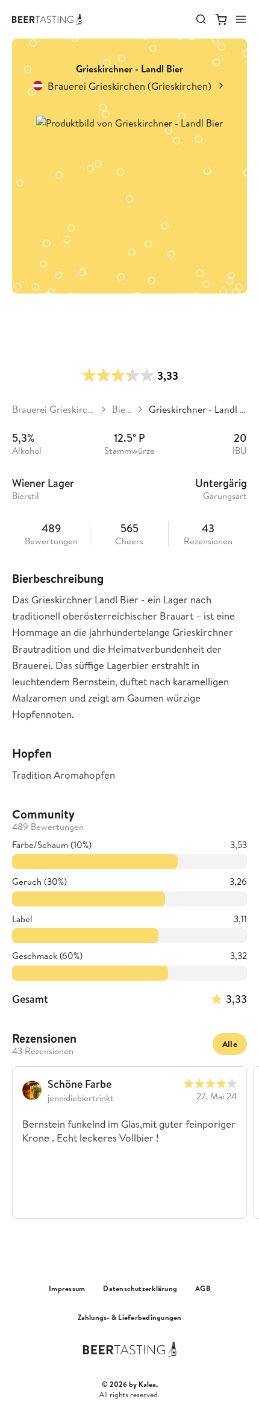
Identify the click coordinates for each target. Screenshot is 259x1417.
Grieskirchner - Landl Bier (198, 409)
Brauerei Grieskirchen (53, 409)
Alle (229, 1044)
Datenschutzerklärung (140, 1288)
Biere (122, 409)
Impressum (67, 1288)
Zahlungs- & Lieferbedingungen (130, 1317)
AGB (202, 1288)
